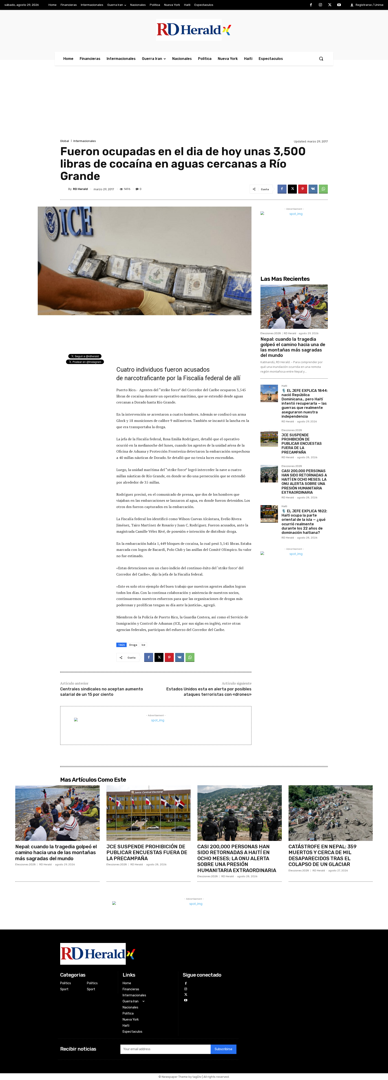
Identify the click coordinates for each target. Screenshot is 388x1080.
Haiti (284, 386)
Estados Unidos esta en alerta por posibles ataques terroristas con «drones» (208, 692)
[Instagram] (320, 5)
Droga (133, 644)
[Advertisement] (194, 104)
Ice (143, 644)
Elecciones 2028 (270, 333)
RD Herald (80, 189)
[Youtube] (339, 5)
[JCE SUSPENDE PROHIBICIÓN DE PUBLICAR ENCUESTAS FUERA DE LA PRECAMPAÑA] (269, 438)
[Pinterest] (302, 189)
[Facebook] (311, 5)
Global (64, 141)
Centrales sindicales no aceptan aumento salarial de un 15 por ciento (101, 692)
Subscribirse (223, 1049)
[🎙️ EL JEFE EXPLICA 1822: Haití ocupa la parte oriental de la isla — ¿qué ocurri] (269, 514)
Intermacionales (84, 141)
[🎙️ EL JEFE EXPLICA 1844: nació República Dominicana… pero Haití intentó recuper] (269, 393)
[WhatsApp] (323, 189)
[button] (321, 58)
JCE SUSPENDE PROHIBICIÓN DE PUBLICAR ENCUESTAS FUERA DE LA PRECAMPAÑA (302, 443)
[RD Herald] (64, 189)
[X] (330, 5)
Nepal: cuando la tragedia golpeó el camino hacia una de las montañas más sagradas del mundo (292, 347)
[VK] (313, 189)
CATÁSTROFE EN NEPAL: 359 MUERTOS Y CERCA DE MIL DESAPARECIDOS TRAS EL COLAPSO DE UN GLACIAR (323, 855)
